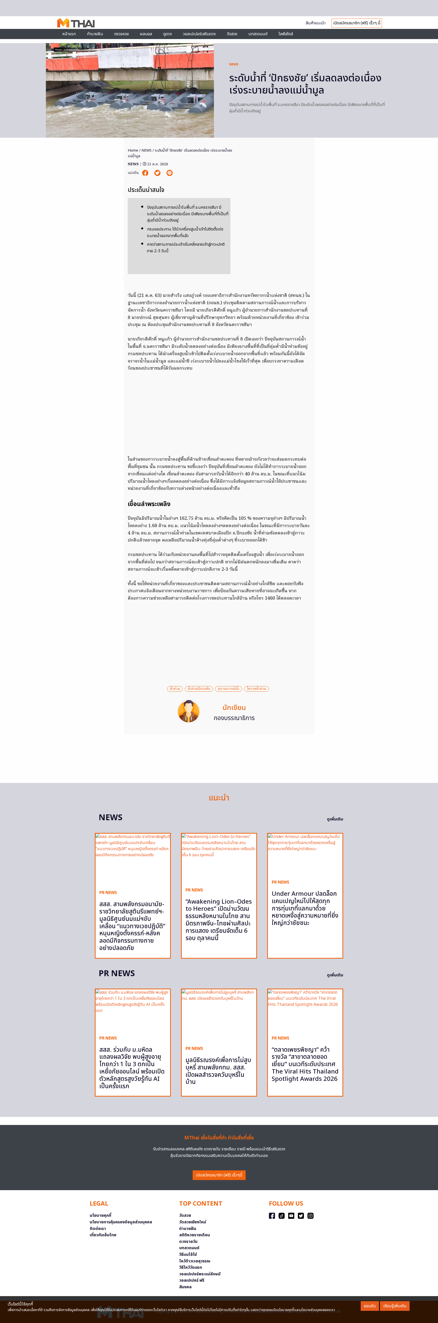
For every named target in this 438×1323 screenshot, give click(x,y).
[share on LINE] (169, 173)
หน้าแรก (69, 34)
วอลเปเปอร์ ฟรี (191, 1280)
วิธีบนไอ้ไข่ (188, 1255)
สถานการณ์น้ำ (228, 689)
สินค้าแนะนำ (315, 23)
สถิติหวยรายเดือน (194, 1235)
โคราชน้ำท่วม (256, 689)
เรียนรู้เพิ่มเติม (394, 1306)
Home (133, 150)
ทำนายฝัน (95, 34)
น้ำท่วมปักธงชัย (199, 689)
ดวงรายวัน (188, 1242)
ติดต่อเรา (98, 1229)
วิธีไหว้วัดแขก (190, 1267)
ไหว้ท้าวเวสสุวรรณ (194, 1261)
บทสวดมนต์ (257, 34)
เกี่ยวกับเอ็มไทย (103, 1235)
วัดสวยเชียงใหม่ (192, 1222)
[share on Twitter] (158, 173)
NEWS (234, 64)
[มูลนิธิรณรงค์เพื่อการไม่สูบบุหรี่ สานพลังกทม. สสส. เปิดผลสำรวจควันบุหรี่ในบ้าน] (219, 1015)
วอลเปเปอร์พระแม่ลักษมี (200, 1274)
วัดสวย (232, 34)
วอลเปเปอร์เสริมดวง (199, 34)
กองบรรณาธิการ (234, 718)
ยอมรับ (370, 1306)
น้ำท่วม (175, 689)
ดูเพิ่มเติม (335, 819)
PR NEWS (108, 893)
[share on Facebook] (146, 173)
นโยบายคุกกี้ (100, 1215)
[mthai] (76, 23)
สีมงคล (185, 1287)
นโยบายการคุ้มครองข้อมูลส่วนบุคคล (121, 1222)
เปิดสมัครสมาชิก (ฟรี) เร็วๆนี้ (219, 1175)
